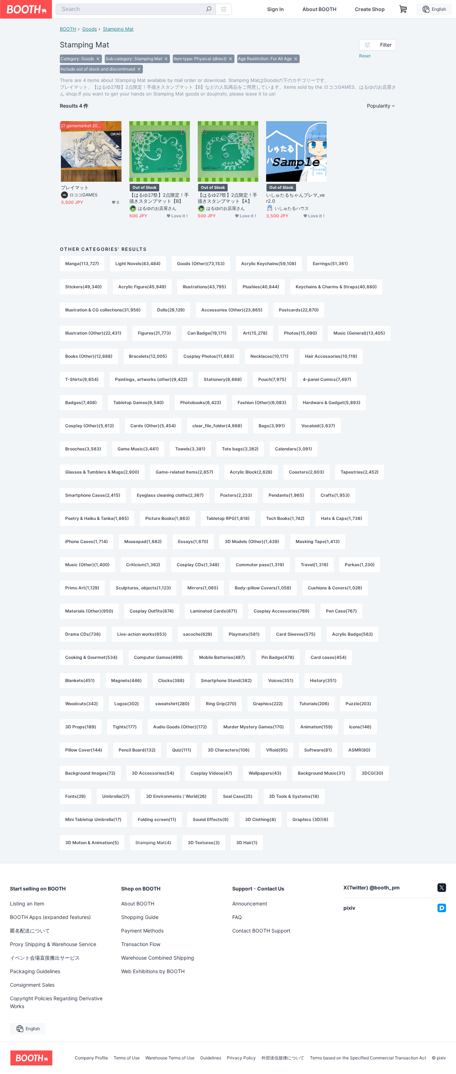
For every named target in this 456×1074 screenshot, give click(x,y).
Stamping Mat (118, 29)
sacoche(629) (197, 634)
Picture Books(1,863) (167, 518)
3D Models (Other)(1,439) (252, 541)
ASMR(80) (359, 750)
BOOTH (68, 29)
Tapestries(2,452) (360, 472)
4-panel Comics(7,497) (327, 379)
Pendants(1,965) (286, 495)
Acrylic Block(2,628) (251, 472)
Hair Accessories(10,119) (331, 356)
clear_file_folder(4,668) (217, 425)
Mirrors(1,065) (202, 587)
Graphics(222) (268, 703)
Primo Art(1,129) (82, 587)
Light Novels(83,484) (138, 263)
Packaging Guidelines (35, 971)
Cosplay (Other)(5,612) (89, 425)
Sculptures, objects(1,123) (143, 587)
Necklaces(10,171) (269, 356)
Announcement (249, 903)
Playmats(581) (244, 634)
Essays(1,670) (193, 541)
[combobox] (136, 9)
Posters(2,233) (236, 495)
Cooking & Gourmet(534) (91, 657)
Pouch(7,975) (272, 379)
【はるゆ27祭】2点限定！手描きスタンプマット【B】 (159, 198)
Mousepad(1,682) (143, 541)
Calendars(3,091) (293, 448)
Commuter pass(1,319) (260, 564)
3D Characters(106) (229, 750)
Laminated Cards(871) (213, 611)
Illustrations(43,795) (204, 286)
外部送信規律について (282, 1058)
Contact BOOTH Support (261, 931)
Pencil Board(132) (137, 750)
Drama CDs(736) (83, 634)
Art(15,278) (255, 333)
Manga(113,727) (82, 263)
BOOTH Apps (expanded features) (50, 917)
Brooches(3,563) (83, 448)
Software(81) (318, 750)
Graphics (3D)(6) (310, 819)
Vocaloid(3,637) (318, 425)
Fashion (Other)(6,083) (262, 402)
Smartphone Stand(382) (226, 680)
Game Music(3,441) (138, 448)
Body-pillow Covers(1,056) (263, 587)
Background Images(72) (90, 773)
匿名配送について (30, 931)
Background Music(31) (321, 773)
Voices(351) (281, 680)
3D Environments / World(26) (176, 796)
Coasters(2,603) (306, 472)
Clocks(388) (171, 680)
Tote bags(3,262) (240, 448)
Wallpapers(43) (265, 773)
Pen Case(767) (341, 611)
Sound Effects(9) (211, 819)
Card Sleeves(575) (296, 634)
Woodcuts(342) (81, 703)
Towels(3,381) (190, 448)
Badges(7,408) (81, 402)
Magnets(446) (126, 680)
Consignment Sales (32, 985)
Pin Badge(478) (277, 657)
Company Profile (91, 1058)
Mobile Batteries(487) (222, 657)
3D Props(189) (80, 726)
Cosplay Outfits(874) (152, 611)
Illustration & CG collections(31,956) (103, 310)
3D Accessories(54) (153, 773)
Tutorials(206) (314, 703)
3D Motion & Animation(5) (92, 842)
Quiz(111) (181, 750)
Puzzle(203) (358, 703)
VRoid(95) (277, 750)
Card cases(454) (329, 657)
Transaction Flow (140, 944)
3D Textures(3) (204, 842)
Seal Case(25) (238, 796)
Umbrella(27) (116, 796)
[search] (208, 10)
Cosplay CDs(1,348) (198, 564)
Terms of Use (127, 1058)
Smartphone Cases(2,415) (92, 495)
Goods (89, 29)
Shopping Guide (140, 917)
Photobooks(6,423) (200, 402)
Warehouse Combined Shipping (157, 958)
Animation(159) (316, 726)
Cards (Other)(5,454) (153, 425)
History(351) (323, 680)
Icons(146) (360, 726)
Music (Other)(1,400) (87, 564)
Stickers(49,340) (83, 286)
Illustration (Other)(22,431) (93, 333)
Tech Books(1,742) (285, 518)
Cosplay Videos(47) (211, 773)
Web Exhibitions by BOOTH (153, 971)
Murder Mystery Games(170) (253, 726)
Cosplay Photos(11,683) (208, 356)
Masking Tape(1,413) (318, 541)
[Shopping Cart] (403, 9)
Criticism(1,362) (143, 564)
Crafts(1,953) (335, 495)
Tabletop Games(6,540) (138, 402)
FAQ (237, 917)
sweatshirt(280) (172, 703)
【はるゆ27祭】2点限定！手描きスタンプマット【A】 (227, 198)
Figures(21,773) (154, 333)
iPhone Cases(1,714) (86, 541)
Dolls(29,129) (171, 310)
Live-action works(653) (142, 634)
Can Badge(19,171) (207, 333)
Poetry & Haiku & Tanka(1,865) (97, 518)
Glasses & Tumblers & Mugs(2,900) (102, 472)
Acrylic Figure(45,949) (142, 286)
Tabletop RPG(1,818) (228, 518)
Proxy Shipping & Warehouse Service (53, 944)
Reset (364, 55)
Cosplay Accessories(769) (282, 611)
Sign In (275, 9)
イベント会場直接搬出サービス (45, 958)
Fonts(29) (75, 796)
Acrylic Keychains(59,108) (268, 263)
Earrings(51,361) (330, 263)
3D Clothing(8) (260, 819)
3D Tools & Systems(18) (294, 796)
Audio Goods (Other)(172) (180, 726)
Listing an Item (27, 903)
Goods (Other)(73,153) (201, 263)
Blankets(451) (80, 680)
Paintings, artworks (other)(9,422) (151, 379)
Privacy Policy (241, 1058)
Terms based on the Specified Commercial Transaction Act (368, 1058)
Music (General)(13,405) (359, 333)
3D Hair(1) (247, 842)
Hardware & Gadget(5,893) (332, 402)
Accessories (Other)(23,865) (232, 310)
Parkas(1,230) (360, 564)
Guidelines (210, 1058)
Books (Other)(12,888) (89, 356)
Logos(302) (126, 703)
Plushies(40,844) (261, 286)
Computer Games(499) (158, 657)
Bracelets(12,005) (148, 356)
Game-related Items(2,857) (184, 472)
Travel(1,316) (314, 564)
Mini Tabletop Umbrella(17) (93, 819)
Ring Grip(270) (221, 703)
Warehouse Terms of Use (170, 1058)
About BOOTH (319, 9)
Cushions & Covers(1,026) (335, 587)
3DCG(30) (372, 773)
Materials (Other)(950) (89, 611)
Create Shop (370, 9)
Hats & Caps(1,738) (341, 518)
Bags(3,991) (272, 425)
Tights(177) (125, 726)
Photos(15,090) (300, 333)
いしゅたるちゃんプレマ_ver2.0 (295, 198)
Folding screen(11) (157, 819)
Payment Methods (142, 931)
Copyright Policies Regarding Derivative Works (56, 1002)
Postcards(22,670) (299, 310)
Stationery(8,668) (223, 379)
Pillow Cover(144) (83, 750)
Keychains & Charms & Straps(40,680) (336, 286)
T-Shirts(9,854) (82, 379)
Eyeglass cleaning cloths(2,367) (170, 495)
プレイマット (75, 187)
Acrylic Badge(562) (352, 634)
